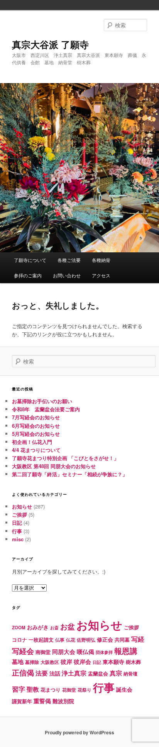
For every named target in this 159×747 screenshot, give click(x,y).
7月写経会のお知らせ (36, 417)
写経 (137, 639)
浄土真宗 (74, 673)
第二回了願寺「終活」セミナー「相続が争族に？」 (69, 474)
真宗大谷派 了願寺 (50, 44)
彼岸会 (82, 661)
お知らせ (22, 506)
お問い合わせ (67, 275)
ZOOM (18, 627)
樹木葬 (133, 661)
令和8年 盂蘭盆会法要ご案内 (46, 409)
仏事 (59, 640)
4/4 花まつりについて (36, 450)
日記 (17, 522)
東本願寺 (113, 661)
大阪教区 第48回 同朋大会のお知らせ (54, 466)
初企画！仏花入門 (32, 441)
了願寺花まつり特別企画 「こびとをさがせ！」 (65, 458)
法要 (42, 673)
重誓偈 (42, 701)
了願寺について (30, 260)
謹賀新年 (22, 701)
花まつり (51, 689)
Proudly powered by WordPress (79, 732)
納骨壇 (130, 673)
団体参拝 (104, 652)
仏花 (70, 640)
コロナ (19, 639)
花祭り (84, 689)
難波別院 (63, 701)
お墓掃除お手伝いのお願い (42, 401)
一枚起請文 (41, 639)
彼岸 (66, 661)
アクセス (101, 275)
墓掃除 (32, 662)
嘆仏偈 (85, 651)
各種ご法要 (69, 260)
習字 (18, 689)
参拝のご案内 (28, 275)
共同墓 (122, 639)
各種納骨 (101, 260)
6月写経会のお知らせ (36, 425)
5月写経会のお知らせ (36, 433)
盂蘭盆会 (98, 673)
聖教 (33, 689)
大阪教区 (50, 662)
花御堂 (69, 690)
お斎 (54, 627)
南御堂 (43, 651)
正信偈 (23, 672)
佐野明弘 (86, 639)
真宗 (116, 673)
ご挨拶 (19, 514)
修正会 (105, 639)
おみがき (38, 627)
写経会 (23, 650)
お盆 (67, 626)
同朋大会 (63, 651)
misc (18, 539)
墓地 (18, 661)
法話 (54, 673)
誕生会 (124, 689)
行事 (17, 531)
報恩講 (125, 650)
